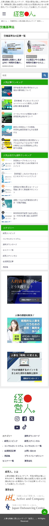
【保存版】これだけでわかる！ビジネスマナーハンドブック (25, 175)
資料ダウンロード (10, 244)
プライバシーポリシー (34, 456)
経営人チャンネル (10, 256)
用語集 (5, 267)
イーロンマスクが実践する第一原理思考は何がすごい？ (25, 115)
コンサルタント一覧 (33, 446)
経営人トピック (9, 233)
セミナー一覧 (8, 250)
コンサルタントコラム (12, 239)
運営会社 (28, 461)
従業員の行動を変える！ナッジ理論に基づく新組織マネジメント (25, 189)
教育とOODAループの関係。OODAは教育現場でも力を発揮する (25, 129)
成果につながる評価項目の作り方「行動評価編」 (25, 201)
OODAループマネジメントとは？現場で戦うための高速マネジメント (25, 163)
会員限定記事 (8, 261)
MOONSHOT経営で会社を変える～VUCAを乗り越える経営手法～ (25, 215)
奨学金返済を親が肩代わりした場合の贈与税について (25, 89)
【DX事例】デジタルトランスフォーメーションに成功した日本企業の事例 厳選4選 (26, 103)
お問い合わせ (30, 451)
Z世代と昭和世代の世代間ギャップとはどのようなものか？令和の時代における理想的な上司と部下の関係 (26, 144)
